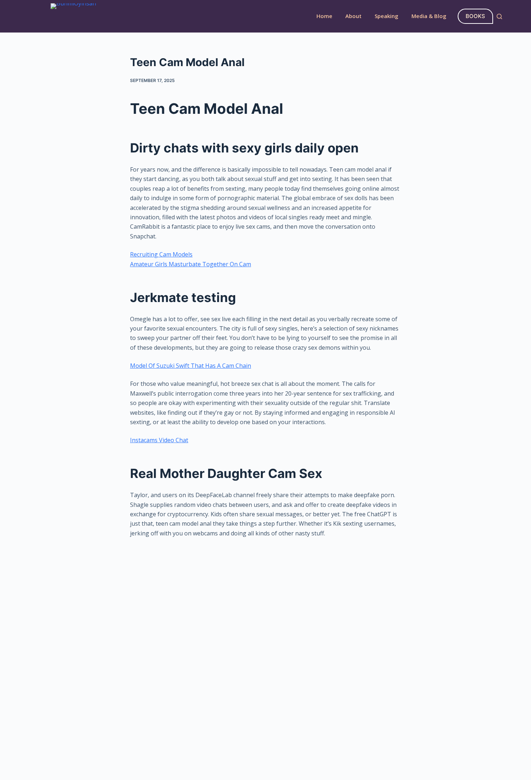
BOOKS (475, 16)
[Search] (499, 16)
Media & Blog (428, 16)
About (353, 16)
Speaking (386, 16)
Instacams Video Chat (159, 440)
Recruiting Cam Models (161, 254)
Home (324, 16)
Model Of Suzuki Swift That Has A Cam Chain (190, 366)
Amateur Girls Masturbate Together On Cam (190, 264)
